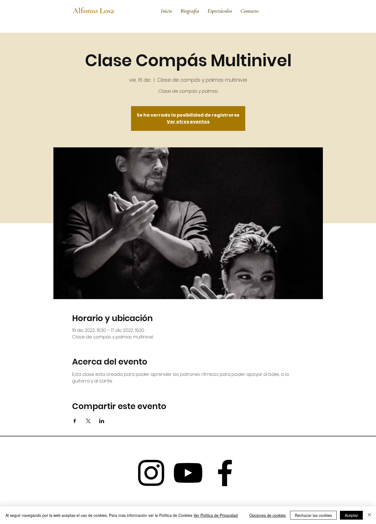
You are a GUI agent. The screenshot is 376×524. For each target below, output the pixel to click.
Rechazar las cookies (313, 515)
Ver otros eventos (188, 121)
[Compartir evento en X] (88, 421)
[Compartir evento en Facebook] (74, 421)
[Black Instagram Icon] (151, 472)
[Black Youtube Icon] (188, 472)
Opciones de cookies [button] (267, 515)
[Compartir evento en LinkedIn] (101, 421)
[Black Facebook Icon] (225, 472)
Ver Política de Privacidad (216, 515)
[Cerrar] (369, 515)
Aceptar (351, 515)
